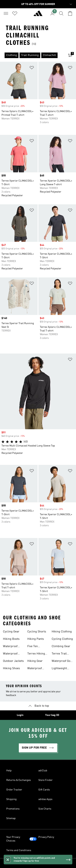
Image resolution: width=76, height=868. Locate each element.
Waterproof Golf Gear (62, 661)
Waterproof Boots (34, 669)
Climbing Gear (61, 646)
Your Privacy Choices (13, 839)
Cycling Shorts (36, 631)
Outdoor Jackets (13, 661)
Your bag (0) (52, 715)
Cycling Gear (11, 631)
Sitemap (11, 818)
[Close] (8, 859)
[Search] (61, 13)
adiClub (42, 770)
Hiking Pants (35, 639)
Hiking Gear (35, 661)
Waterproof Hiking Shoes (11, 654)
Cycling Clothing (62, 639)
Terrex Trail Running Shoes (61, 654)
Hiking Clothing (62, 631)
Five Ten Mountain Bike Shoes (36, 647)
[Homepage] (38, 14)
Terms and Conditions (18, 850)
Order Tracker (14, 789)
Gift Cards (44, 789)
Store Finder (45, 780)
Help (9, 770)
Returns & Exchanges (18, 780)
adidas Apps (45, 799)
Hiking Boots (11, 639)
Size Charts (44, 809)
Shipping (11, 799)
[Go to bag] (70, 13)
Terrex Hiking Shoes (36, 654)
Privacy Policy (46, 837)
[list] (32, 55)
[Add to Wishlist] (32, 68)
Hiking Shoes (11, 668)
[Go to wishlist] (14, 13)
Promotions (13, 809)
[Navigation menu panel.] (5, 13)
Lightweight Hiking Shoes (60, 669)
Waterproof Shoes (10, 647)
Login (20, 715)
